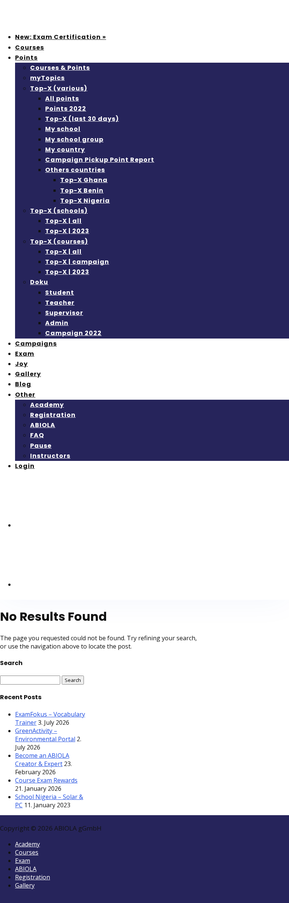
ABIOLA (42, 425)
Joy (21, 364)
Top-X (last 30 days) (82, 118)
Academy (47, 404)
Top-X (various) (58, 88)
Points (26, 57)
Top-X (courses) (59, 241)
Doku (39, 282)
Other (25, 394)
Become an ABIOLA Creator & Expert (42, 759)
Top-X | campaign (77, 261)
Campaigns (36, 343)
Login (25, 466)
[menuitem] (71, 525)
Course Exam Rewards (46, 780)
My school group (74, 139)
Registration (53, 415)
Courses (29, 47)
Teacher (60, 302)
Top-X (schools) (59, 210)
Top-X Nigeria (85, 200)
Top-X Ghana (84, 180)
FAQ (37, 435)
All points (62, 98)
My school (63, 129)
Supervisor (64, 313)
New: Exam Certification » (60, 37)
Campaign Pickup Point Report (99, 159)
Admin (56, 323)
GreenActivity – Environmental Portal (45, 735)
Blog (23, 384)
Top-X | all (63, 221)
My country (65, 149)
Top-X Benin (81, 190)
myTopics (47, 78)
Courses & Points (60, 67)
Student (59, 292)
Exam (24, 353)
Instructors (50, 456)
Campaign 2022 (73, 333)
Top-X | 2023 (67, 231)
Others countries (75, 170)
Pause (41, 445)
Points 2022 (65, 108)
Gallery (28, 374)
